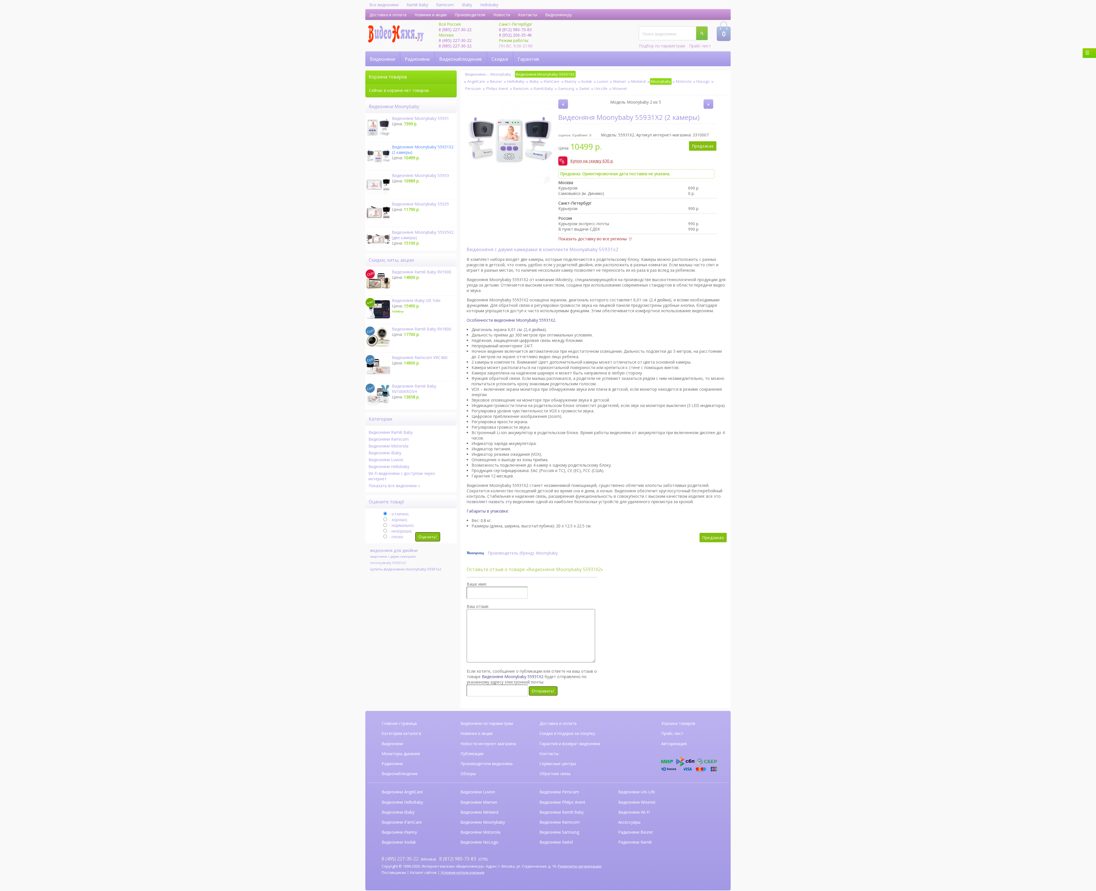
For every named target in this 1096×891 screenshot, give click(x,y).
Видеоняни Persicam (559, 792)
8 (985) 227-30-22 (455, 29)
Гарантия (528, 59)
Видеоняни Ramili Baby (390, 432)
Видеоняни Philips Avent (562, 802)
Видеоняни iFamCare (402, 822)
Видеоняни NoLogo (479, 842)
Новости (501, 14)
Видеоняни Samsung (559, 832)
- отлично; (398, 514)
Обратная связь (555, 773)
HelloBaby (515, 81)
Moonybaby (500, 74)
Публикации (471, 753)
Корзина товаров (678, 723)
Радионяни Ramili (635, 842)
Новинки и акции (430, 14)
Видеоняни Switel (556, 842)
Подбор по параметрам (662, 46)
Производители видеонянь (486, 763)
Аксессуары (629, 822)
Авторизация (674, 743)
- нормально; (401, 525)
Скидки (499, 59)
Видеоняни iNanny (399, 832)
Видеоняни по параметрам (486, 723)
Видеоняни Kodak (399, 842)
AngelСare (476, 81)
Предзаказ (703, 146)
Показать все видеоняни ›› (394, 485)
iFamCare (551, 81)
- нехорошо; (400, 531)
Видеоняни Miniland (479, 812)
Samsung (566, 88)
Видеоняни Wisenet (637, 802)
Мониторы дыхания (401, 753)
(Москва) (409, 859)
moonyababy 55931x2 (388, 563)
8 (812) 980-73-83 (515, 29)
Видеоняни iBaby (384, 452)
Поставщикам (394, 872)
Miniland (638, 81)
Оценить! (427, 537)
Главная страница (399, 723)
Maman (619, 81)
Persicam (473, 88)
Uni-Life (601, 88)
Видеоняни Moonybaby (482, 822)
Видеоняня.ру (558, 14)
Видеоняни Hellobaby (388, 466)
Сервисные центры (557, 763)
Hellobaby (489, 4)
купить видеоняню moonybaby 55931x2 (405, 569)
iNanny (570, 81)
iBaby (467, 4)
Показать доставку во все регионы (592, 238)
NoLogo (703, 81)
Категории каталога (401, 733)
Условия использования (462, 872)
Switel (584, 88)
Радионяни (417, 59)
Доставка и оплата (387, 14)
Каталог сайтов (423, 872)
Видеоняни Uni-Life (636, 792)
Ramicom (445, 4)
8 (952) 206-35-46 (515, 35)
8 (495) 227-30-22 (455, 40)
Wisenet (620, 88)
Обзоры (468, 773)
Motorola (683, 81)
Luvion (602, 81)
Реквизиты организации (579, 866)
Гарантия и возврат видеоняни (569, 743)
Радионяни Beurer (635, 832)
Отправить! (543, 691)
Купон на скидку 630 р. (592, 161)
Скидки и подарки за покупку (567, 733)
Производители (470, 14)
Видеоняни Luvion (385, 459)
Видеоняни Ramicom (388, 439)
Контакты (527, 14)
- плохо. (396, 536)
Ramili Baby (417, 4)
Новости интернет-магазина (488, 743)
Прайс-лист (700, 46)
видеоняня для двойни (394, 550)
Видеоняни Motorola (388, 446)
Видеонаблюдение (460, 59)
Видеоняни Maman (478, 802)
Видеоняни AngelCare (402, 792)
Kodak (586, 81)
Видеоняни (382, 59)
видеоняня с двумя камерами (393, 556)
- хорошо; (398, 519)
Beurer (496, 81)
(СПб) (463, 859)
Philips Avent (497, 88)
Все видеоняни (383, 4)
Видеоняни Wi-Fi (634, 812)
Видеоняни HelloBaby (402, 802)
